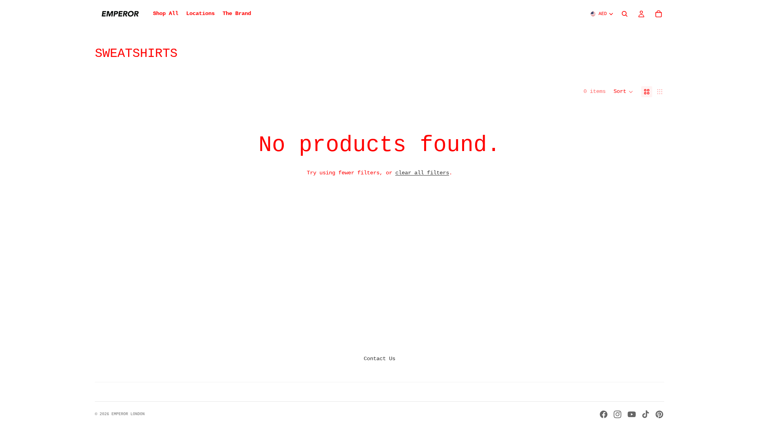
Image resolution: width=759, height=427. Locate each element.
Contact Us (379, 358)
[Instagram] (617, 414)
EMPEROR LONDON (128, 414)
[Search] (624, 14)
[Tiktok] (645, 414)
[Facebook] (603, 414)
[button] (623, 91)
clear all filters (422, 173)
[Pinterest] (659, 414)
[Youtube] (631, 414)
